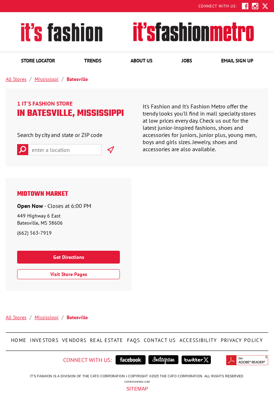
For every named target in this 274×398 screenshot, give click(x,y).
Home (18, 338)
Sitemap (137, 388)
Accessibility (197, 338)
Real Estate (105, 338)
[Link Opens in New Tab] (131, 359)
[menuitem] (38, 61)
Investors (44, 338)
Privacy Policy (241, 338)
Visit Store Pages (68, 274)
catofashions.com (137, 381)
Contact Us (159, 338)
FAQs (132, 338)
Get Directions (68, 257)
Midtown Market (42, 194)
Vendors (73, 338)
